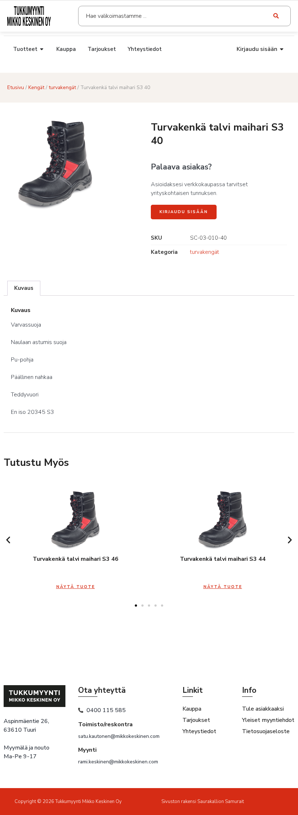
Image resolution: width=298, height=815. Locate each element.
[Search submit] (276, 16)
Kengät (36, 87)
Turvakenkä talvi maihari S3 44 (223, 559)
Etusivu (15, 87)
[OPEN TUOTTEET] (42, 49)
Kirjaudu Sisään (184, 212)
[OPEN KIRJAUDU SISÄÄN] (282, 49)
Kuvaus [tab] (23, 288)
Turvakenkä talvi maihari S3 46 (75, 559)
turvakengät (62, 87)
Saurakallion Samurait (220, 801)
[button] (8, 539)
